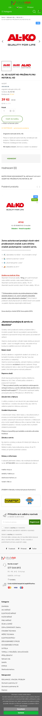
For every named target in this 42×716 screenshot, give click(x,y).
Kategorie (8, 11)
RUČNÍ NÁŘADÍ (7, 617)
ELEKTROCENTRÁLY (8, 638)
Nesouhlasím (21, 709)
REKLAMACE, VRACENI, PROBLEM (13, 679)
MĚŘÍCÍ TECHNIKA (8, 634)
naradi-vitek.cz (6, 482)
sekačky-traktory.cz (8, 474)
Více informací (23, 705)
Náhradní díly (11, 17)
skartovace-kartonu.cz (9, 478)
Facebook (11, 549)
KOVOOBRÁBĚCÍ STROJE (10, 645)
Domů (3, 17)
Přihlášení (30, 7)
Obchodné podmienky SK (10, 686)
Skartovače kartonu (8, 669)
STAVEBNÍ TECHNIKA (9, 631)
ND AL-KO (19, 17)
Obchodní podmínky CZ (9, 683)
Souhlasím (21, 712)
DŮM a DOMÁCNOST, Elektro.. (11, 627)
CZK (10, 7)
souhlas (12, 528)
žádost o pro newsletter (15, 528)
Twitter (34, 549)
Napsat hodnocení (34, 176)
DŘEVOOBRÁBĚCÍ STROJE (11, 641)
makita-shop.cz (7, 470)
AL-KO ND (11, 92)
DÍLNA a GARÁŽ (7, 624)
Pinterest (23, 549)
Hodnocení (11, 159)
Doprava (4, 690)
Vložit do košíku (12, 119)
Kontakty (12, 580)
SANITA (4, 662)
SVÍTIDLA (5, 648)
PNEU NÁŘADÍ (6, 620)
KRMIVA (4, 666)
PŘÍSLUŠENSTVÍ (7, 655)
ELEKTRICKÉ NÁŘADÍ (9, 613)
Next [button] (39, 41)
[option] (21, 41)
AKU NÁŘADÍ (6, 610)
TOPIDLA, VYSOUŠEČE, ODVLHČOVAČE (15, 652)
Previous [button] (3, 41)
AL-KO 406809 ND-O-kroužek (20, 225)
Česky (20, 7)
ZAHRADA (5, 606)
